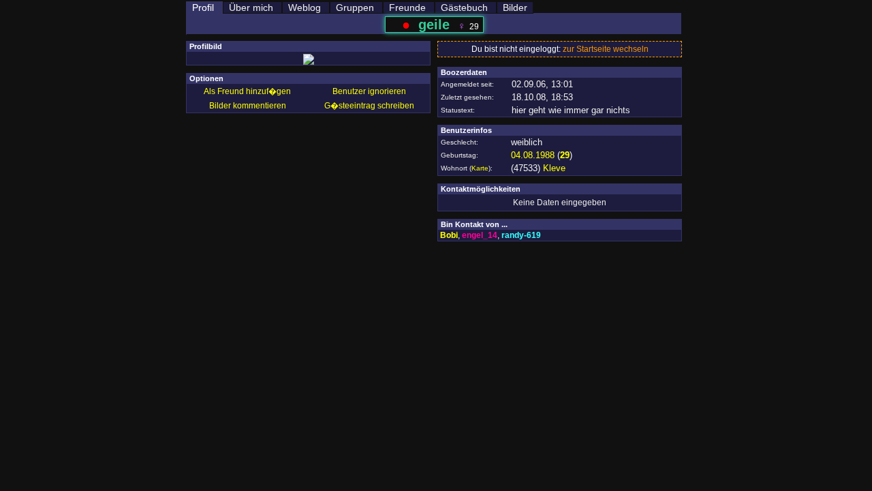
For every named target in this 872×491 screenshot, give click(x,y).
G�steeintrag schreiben (369, 105)
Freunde (407, 7)
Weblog (304, 7)
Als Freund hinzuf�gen (247, 91)
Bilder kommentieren (247, 105)
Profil (203, 7)
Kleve (554, 168)
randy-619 (521, 235)
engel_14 (479, 235)
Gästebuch (464, 7)
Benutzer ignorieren (369, 91)
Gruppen (354, 7)
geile (434, 24)
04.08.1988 (533, 155)
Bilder (515, 7)
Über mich (251, 7)
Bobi (449, 235)
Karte (479, 168)
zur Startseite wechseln (606, 49)
